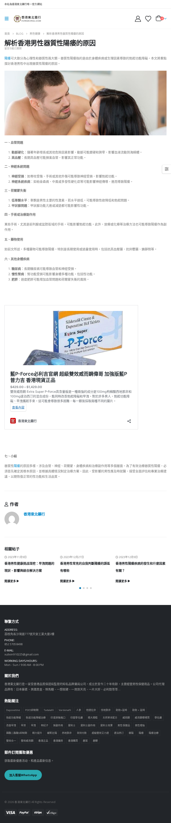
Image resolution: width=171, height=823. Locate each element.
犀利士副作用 (88, 725)
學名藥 (158, 717)
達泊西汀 (119, 733)
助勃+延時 (121, 709)
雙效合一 (11, 740)
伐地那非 (106, 709)
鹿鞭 (95, 740)
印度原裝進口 (58, 717)
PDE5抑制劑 (32, 709)
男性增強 (140, 725)
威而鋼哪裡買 (142, 717)
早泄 (23, 725)
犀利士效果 (106, 725)
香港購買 (73, 740)
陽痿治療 (154, 733)
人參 (78, 709)
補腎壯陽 (52, 733)
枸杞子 (44, 725)
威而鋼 (126, 717)
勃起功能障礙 (13, 717)
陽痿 (7, 58)
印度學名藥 (76, 717)
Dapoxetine (13, 709)
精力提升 (37, 733)
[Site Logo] (27, 19)
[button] (8, 18)
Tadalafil (49, 709)
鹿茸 (85, 740)
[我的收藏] (148, 19)
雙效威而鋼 (27, 740)
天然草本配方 (110, 717)
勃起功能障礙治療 (36, 717)
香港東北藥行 (34, 514)
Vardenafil (65, 709)
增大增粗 (93, 717)
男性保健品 (124, 725)
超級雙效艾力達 (100, 733)
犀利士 (71, 725)
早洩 (33, 725)
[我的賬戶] (137, 19)
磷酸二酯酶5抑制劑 (16, 733)
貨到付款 (82, 733)
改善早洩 (11, 725)
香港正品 (43, 740)
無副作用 (58, 725)
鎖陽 (131, 733)
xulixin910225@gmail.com (21, 654)
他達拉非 (91, 709)
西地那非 (67, 733)
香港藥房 (58, 740)
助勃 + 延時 (138, 709)
